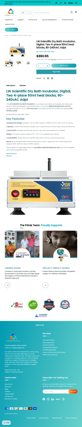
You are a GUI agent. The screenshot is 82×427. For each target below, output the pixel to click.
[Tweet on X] (44, 78)
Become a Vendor (11, 399)
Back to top (40, 325)
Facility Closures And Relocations (54, 352)
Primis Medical (13, 413)
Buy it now (56, 72)
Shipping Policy (57, 418)
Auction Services (48, 345)
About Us (8, 387)
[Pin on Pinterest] (52, 78)
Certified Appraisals (49, 350)
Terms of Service (71, 418)
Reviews (23, 85)
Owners (7, 391)
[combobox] (43, 12)
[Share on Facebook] (48, 78)
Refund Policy (44, 418)
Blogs (6, 389)
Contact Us (9, 396)
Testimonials (9, 394)
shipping (53, 59)
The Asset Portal (48, 340)
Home (6, 35)
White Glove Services (50, 355)
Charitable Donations (50, 347)
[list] (17, 50)
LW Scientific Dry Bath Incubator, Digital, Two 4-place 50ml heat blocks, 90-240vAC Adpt (21, 35)
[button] (76, 12)
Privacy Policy (31, 418)
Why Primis (8, 384)
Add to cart (64, 66)
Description (10, 85)
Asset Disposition (48, 343)
